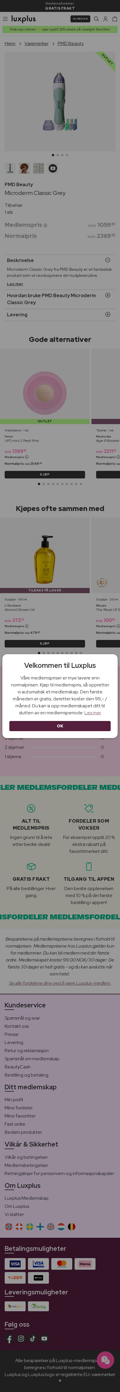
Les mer (92, 713)
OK (60, 726)
